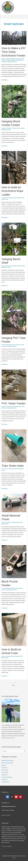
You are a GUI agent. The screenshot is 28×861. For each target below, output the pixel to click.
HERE (10, 735)
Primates (8, 60)
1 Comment (4, 197)
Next (14, 685)
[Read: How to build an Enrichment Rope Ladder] (14, 167)
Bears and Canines (16, 58)
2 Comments (5, 344)
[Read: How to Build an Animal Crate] (14, 629)
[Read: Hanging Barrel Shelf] (14, 239)
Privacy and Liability (6, 846)
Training (4, 779)
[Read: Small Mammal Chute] (14, 502)
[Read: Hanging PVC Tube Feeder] (14, 312)
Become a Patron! (6, 815)
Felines (3, 60)
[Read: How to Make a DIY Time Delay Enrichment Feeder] (14, 37)
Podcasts (4, 770)
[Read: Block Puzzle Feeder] (14, 561)
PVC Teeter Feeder (14, 403)
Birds (23, 58)
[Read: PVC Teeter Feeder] (14, 384)
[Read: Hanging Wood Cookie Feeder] (14, 101)
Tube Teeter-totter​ (13, 465)
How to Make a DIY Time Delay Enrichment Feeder (14, 52)
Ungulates (4, 61)
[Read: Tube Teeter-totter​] (14, 445)
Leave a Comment (6, 58)
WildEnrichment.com (17, 834)
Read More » (5, 80)
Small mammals (19, 60)
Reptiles (13, 60)
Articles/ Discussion (6, 760)
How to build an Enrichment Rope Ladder (12, 191)
